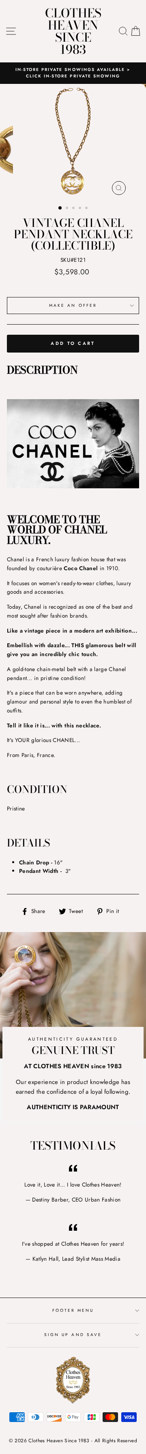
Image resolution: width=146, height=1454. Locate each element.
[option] (73, 73)
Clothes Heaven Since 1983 (73, 31)
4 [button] (81, 209)
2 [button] (68, 209)
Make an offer (73, 305)
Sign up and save (73, 1335)
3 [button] (74, 209)
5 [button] (87, 209)
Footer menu (73, 1310)
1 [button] (60, 208)
